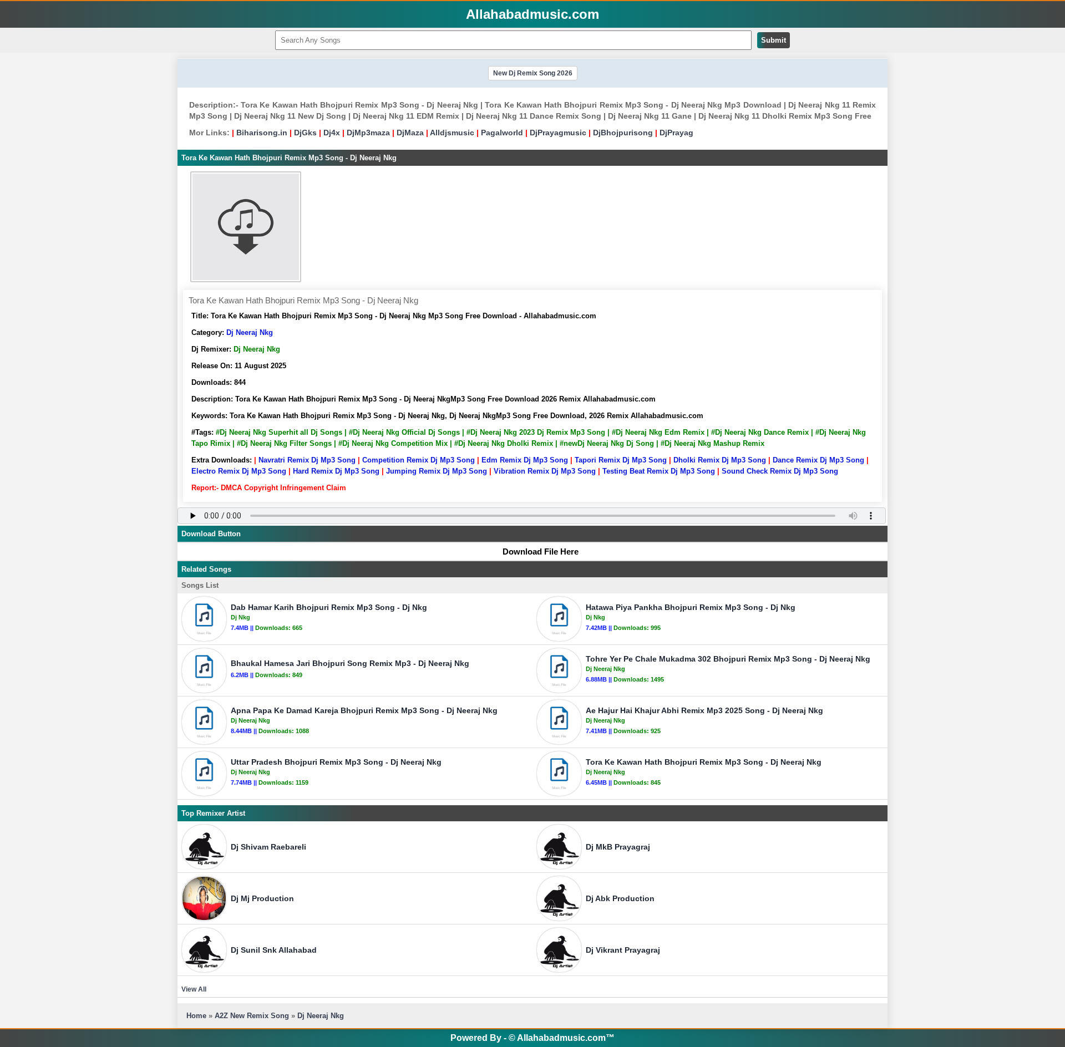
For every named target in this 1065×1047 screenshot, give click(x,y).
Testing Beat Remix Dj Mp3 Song (658, 471)
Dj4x (331, 132)
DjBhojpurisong (623, 132)
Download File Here (541, 551)
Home (196, 1016)
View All (193, 989)
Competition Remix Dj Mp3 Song (418, 460)
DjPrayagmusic (558, 132)
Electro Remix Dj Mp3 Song (238, 471)
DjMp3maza (368, 132)
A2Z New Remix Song (253, 1016)
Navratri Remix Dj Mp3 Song (307, 460)
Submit (773, 40)
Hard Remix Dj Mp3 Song (336, 471)
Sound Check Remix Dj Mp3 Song (780, 471)
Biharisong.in (261, 132)
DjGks (305, 132)
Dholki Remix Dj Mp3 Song (719, 460)
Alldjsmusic (452, 132)
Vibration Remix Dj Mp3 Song (545, 471)
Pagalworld (502, 132)
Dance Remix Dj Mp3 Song (818, 460)
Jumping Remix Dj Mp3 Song (436, 471)
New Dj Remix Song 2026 (532, 73)
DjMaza (410, 132)
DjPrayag (676, 132)
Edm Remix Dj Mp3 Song (524, 460)
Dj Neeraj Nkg (249, 332)
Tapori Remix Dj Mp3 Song (621, 460)
